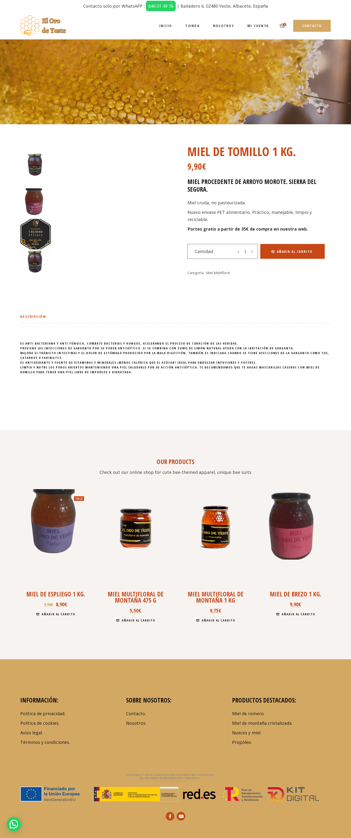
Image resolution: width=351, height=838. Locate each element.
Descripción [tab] (33, 316)
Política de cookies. (39, 723)
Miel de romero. (248, 713)
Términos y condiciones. (45, 742)
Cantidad (204, 251)
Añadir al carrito (295, 251)
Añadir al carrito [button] (58, 614)
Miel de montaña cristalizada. (262, 723)
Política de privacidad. (42, 713)
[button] (14, 824)
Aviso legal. (31, 732)
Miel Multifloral (218, 272)
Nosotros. (136, 723)
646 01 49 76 (160, 6)
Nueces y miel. (246, 732)
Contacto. (136, 713)
